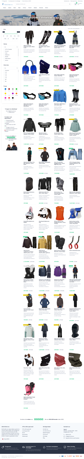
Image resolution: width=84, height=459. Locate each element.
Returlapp (45, 436)
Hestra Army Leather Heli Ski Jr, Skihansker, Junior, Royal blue (74, 222)
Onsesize (7, 70)
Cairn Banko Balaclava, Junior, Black (74, 339)
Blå (5, 90)
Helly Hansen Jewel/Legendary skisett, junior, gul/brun (44, 251)
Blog (44, 438)
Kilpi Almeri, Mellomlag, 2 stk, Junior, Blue (59, 104)
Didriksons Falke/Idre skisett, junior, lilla (59, 280)
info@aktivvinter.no (70, 436)
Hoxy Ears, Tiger (27, 367)
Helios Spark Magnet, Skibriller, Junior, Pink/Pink (74, 76)
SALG (46, 7)
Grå (13, 90)
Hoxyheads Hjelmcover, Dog (44, 222)
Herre (4, 7)
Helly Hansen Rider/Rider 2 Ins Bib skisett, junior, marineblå (75, 280)
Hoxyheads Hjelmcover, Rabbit (29, 222)
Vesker (35, 7)
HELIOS (6, 56)
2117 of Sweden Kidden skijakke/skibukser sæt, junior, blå (74, 163)
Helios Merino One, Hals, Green (74, 368)
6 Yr (6, 77)
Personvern (45, 434)
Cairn (6, 53)
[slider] (3, 33)
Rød (9, 99)
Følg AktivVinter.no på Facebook (72, 438)
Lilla (13, 95)
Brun (9, 90)
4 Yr (6, 76)
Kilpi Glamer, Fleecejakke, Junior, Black (44, 163)
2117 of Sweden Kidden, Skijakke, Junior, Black (29, 134)
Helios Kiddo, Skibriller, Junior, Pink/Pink (59, 75)
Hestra (6, 60)
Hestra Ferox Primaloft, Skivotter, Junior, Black (59, 251)
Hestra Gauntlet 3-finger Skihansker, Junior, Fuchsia (29, 398)
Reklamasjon (25, 436)
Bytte (23, 432)
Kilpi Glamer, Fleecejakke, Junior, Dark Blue (44, 309)
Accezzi (7, 51)
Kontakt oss (45, 429)
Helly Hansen (8, 58)
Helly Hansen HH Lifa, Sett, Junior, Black (44, 193)
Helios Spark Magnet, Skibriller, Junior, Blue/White (44, 105)
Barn (15, 7)
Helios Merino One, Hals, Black (44, 368)
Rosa (5, 99)
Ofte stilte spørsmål (26, 429)
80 (5, 79)
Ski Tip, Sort (26, 74)
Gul (5, 95)
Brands (41, 7)
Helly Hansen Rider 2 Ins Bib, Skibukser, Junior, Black (29, 163)
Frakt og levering (73, 1)
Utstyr (24, 7)
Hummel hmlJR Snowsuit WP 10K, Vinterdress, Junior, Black (75, 310)
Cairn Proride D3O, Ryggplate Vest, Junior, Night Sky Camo (59, 163)
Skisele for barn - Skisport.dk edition (43, 134)
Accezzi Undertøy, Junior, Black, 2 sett (58, 134)
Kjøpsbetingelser (46, 432)
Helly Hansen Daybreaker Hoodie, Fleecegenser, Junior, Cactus (75, 134)
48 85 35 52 (68, 434)
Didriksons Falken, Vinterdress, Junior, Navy (43, 340)
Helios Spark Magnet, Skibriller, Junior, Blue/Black (28, 105)
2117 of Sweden (8, 49)
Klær (19, 7)
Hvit (9, 95)
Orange (16, 95)
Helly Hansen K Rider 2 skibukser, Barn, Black (59, 339)
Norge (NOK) (6, 438)
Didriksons (7, 54)
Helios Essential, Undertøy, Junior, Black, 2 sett (29, 46)
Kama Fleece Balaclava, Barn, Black (29, 193)
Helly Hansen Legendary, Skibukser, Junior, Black (75, 193)
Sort (13, 99)
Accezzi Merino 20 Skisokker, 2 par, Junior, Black (44, 46)
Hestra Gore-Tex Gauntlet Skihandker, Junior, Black (59, 193)
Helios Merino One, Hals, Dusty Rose (59, 368)
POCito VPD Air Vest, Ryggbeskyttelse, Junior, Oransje (60, 222)
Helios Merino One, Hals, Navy (44, 75)
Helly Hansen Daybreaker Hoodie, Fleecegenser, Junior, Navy (60, 46)
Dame (9, 7)
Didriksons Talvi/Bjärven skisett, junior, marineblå (44, 280)
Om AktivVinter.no (47, 431)
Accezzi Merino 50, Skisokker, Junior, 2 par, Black (74, 105)
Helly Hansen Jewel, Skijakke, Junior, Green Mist (29, 340)
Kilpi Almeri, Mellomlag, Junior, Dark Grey (59, 309)
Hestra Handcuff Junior (74, 250)
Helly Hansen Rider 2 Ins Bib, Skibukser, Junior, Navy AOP (74, 46)
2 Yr (6, 72)
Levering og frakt (26, 431)
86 (5, 81)
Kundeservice (66, 1)
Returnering (80, 1)
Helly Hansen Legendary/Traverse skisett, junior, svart (28, 251)
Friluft (30, 7)
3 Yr (6, 74)
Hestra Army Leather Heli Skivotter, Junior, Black (29, 280)
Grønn (16, 90)
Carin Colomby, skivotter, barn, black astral (29, 310)
